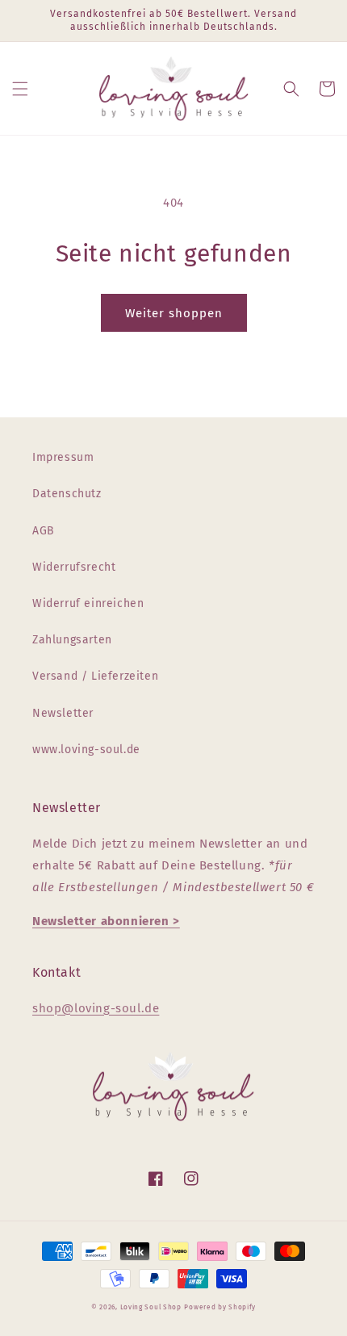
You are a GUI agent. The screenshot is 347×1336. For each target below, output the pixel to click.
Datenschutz (67, 493)
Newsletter (63, 713)
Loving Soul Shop (151, 1307)
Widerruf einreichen (88, 603)
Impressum (63, 457)
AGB (43, 531)
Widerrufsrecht (73, 567)
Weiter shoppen (174, 313)
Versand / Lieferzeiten (95, 676)
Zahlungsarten (72, 640)
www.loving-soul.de (86, 749)
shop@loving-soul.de (95, 1008)
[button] (20, 89)
